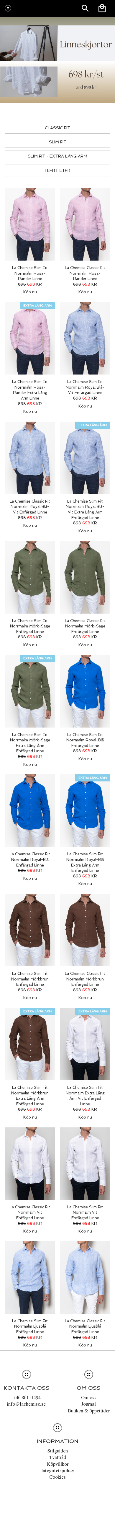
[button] (30, 237)
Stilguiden (57, 1450)
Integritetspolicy (57, 1470)
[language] (85, 8)
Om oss (88, 1397)
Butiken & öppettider (89, 1410)
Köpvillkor (57, 1463)
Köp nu (30, 292)
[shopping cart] (102, 8)
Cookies (57, 1476)
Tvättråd (57, 1457)
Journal (88, 1403)
